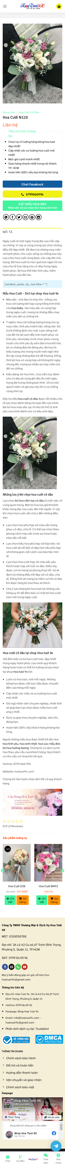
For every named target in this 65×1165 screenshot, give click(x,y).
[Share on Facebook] (13, 217)
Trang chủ (9, 112)
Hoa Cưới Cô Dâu (29, 112)
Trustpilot (42, 1028)
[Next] (62, 878)
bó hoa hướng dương (16, 748)
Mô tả (7, 232)
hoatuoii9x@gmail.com (16, 979)
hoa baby (17, 308)
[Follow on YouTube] (25, 967)
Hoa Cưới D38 (16, 886)
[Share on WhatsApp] (6, 217)
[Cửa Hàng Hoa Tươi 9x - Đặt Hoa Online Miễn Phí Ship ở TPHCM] (32, 6)
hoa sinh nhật (28, 743)
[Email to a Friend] (26, 217)
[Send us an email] (12, 967)
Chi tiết (11, 900)
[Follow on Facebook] (5, 967)
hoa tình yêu (10, 743)
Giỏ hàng (23, 900)
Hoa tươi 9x (20, 671)
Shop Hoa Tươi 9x (28, 1011)
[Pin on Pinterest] (32, 217)
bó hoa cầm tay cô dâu (29, 500)
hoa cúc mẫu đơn (49, 743)
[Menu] (5, 6)
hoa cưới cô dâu (28, 398)
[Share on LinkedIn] (39, 217)
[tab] (32, 232)
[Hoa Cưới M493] (48, 863)
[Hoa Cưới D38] (17, 863)
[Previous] (2, 878)
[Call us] (18, 967)
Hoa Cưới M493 (48, 886)
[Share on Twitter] (19, 217)
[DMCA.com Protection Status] (49, 1039)
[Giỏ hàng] (59, 6)
